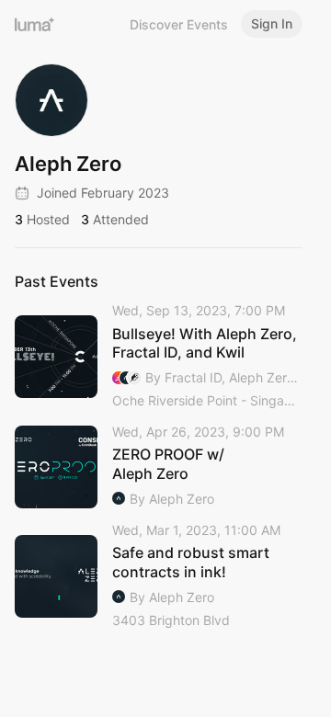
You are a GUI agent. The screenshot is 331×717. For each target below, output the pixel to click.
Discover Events (179, 24)
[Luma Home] (35, 24)
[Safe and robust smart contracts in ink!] (158, 576)
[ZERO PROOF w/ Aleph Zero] (158, 466)
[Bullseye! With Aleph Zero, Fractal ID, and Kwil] (158, 356)
